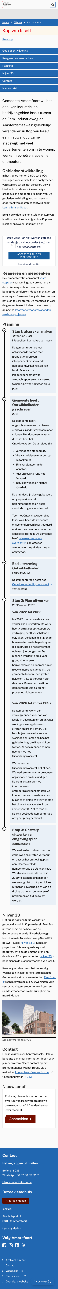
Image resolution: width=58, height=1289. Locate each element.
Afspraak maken (16, 1200)
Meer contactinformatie (17, 1182)
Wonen (18, 22)
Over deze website (17, 1281)
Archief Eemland (16, 1260)
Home (5, 22)
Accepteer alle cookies (29, 264)
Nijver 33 (8, 73)
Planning (7, 65)
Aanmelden (18, 1119)
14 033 (27, 1076)
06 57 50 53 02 (27, 1175)
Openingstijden (11, 1228)
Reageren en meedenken (17, 58)
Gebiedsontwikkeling (15, 50)
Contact (7, 80)
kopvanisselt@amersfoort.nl (32, 1072)
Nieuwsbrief (9, 88)
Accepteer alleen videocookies (29, 255)
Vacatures (10, 1271)
